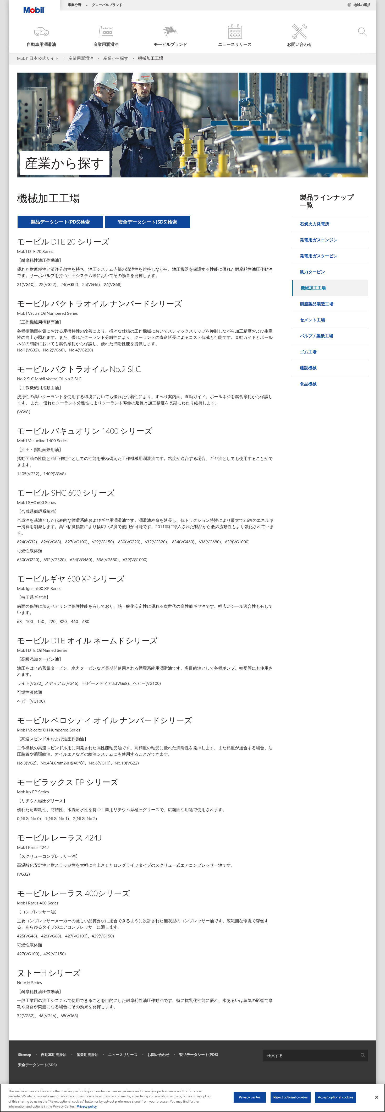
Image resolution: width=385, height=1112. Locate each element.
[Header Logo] (34, 6)
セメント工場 (312, 320)
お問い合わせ (158, 1054)
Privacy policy (87, 1106)
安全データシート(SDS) (37, 1064)
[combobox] (315, 1055)
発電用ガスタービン (319, 256)
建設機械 (308, 368)
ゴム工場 (308, 352)
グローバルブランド (107, 5)
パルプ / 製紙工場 (316, 336)
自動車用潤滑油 (54, 1054)
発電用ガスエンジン (319, 240)
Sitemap (24, 1054)
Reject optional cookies (290, 1097)
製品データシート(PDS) (198, 1054)
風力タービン (312, 272)
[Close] (376, 1097)
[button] (41, 36)
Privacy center (249, 1097)
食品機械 (308, 384)
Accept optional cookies (335, 1097)
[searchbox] (310, 1055)
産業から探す (115, 58)
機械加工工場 (150, 58)
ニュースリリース (123, 1054)
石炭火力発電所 (314, 224)
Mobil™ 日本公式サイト (38, 58)
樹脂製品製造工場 (316, 304)
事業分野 (74, 5)
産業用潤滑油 (81, 58)
